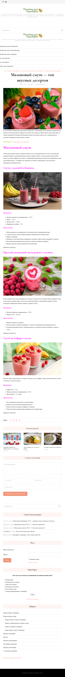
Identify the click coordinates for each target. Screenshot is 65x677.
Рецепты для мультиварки (10, 50)
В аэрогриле (4, 62)
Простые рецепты (6, 66)
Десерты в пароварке (9, 633)
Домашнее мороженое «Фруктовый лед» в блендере (11, 448)
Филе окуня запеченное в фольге (25, 531)
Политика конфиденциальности (12, 658)
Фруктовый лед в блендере (21, 142)
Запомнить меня (34, 559)
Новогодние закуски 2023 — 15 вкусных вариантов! (29, 524)
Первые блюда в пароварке (11, 613)
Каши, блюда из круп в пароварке (14, 630)
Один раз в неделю (11, 584)
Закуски (5, 637)
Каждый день (9, 580)
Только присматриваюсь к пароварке (16, 591)
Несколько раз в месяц (12, 587)
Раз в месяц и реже (11, 589)
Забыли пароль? (32, 562)
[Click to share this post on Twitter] (13, 420)
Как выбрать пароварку (10, 644)
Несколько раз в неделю (12, 582)
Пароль (5, 554)
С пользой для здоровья (10, 651)
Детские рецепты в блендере (32, 71)
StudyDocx (6, 531)
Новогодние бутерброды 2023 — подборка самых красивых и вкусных (33, 521)
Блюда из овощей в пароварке (13, 626)
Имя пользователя (8, 550)
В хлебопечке (5, 58)
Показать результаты (32, 599)
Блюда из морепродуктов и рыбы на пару (17, 623)
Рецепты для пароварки (9, 46)
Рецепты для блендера (8, 54)
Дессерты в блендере (12, 71)
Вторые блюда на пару (9, 616)
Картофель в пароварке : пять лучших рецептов (26, 535)
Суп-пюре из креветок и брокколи (52, 447)
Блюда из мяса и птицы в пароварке (15, 620)
